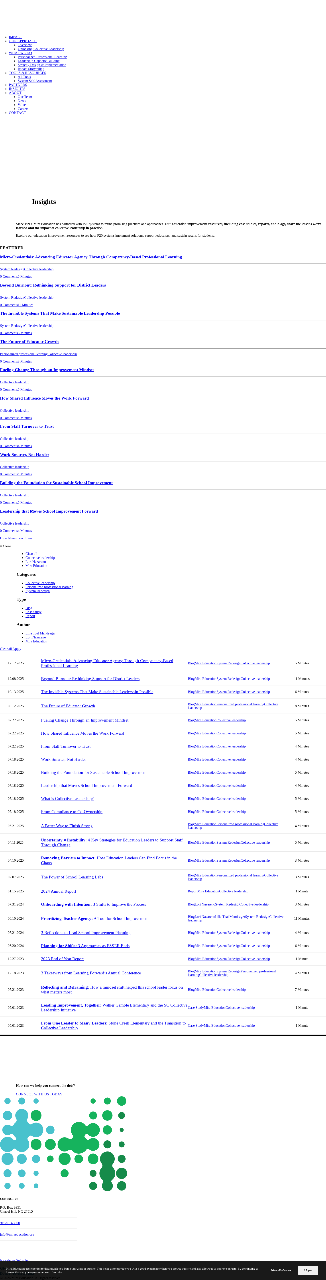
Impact (15, 37)
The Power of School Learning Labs (72, 877)
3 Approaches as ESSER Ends (85, 945)
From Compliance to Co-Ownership (71, 811)
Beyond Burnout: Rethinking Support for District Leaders (90, 678)
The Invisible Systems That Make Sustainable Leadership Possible (97, 691)
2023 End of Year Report (62, 958)
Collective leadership (40, 558)
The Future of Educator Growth (68, 706)
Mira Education (36, 566)
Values (22, 105)
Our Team (25, 97)
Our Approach (23, 41)
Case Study (33, 612)
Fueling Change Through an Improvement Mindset (84, 720)
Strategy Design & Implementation (42, 65)
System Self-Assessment (35, 81)
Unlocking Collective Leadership (41, 49)
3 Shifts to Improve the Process (93, 904)
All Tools (24, 77)
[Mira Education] (163, 15)
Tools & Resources (27, 73)
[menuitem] (167, 37)
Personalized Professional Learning (42, 57)
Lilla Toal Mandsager (40, 633)
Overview (25, 45)
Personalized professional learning (49, 587)
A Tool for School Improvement (95, 918)
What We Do (20, 53)
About (15, 93)
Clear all (31, 554)
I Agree (308, 1270)
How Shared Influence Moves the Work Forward (82, 733)
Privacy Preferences (281, 1270)
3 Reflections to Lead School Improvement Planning (86, 932)
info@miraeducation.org (17, 1234)
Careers (23, 109)
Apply (16, 649)
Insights (17, 89)
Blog (29, 608)
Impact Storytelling (31, 69)
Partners (18, 85)
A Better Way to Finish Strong (67, 825)
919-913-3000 (10, 1223)
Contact (17, 113)
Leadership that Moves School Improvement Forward (86, 785)
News (22, 101)
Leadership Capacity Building (39, 61)
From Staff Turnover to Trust (65, 746)
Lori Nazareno (36, 562)
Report (30, 616)
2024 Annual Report (58, 891)
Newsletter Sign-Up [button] (14, 1260)
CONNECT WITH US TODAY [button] (39, 1094)
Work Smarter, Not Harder (63, 759)
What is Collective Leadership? (67, 798)
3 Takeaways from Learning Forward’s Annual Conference (91, 973)
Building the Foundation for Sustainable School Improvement (94, 772)
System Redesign (38, 591)
